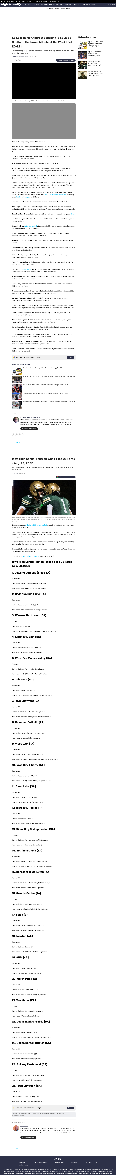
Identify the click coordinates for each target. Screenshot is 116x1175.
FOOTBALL (29, 4)
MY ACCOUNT (45, 1)
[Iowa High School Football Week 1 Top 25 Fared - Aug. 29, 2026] (91, 65)
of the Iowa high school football (36, 525)
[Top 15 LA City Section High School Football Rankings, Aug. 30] (91, 45)
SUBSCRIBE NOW (54, 1)
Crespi (73, 214)
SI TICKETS (22, 1)
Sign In (112, 4)
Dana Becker (15, 473)
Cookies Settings (23, 1165)
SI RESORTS (30, 1)
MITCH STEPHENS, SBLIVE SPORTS (30, 417)
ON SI (8, 1)
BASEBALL (69, 4)
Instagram (27, 197)
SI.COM (3, 1)
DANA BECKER (24, 1126)
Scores (51, 8)
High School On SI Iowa (31, 556)
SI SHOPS (37, 1)
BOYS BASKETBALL (41, 4)
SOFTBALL (77, 4)
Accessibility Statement (41, 1162)
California (19, 443)
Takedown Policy (59, 1162)
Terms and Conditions (91, 1162)
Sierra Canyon (26, 269)
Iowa (18, 1149)
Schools (57, 8)
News (46, 8)
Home (13, 443)
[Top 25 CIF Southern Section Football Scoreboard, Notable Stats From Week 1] (91, 55)
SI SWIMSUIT (14, 1)
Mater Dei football (30, 226)
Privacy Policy (74, 1162)
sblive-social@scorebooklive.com (56, 195)
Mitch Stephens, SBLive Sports (20, 56)
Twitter (18, 197)
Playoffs (62, 8)
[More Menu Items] (99, 5)
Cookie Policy (22, 1162)
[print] (22, 434)
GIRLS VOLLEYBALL (90, 4)
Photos (68, 8)
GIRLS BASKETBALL (56, 4)
